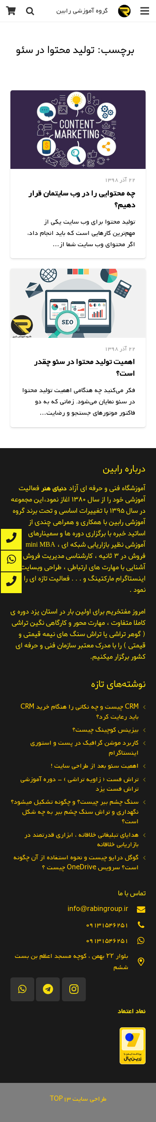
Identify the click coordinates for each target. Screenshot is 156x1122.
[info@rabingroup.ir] (137, 909)
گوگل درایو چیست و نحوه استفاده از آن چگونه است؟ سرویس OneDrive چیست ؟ (76, 862)
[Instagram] (74, 989)
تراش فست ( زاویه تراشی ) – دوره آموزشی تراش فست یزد (79, 784)
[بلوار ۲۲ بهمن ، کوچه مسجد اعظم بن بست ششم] (137, 962)
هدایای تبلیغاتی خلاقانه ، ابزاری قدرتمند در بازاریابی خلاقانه (81, 840)
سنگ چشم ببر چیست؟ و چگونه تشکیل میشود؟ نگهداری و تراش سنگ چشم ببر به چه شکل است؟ (75, 812)
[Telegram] (48, 989)
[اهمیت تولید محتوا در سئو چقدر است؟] (78, 303)
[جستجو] (29, 11)
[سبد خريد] (10, 11)
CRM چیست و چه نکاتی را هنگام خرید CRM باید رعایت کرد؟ (79, 712)
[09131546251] (137, 925)
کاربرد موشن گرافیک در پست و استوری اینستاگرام (84, 748)
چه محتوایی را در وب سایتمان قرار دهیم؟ (82, 199)
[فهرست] (145, 11)
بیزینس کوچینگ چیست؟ (105, 730)
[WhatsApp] (22, 989)
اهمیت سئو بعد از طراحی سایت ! (95, 766)
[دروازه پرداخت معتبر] (133, 1062)
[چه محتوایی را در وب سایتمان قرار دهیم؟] (78, 129)
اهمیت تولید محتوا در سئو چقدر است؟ (84, 368)
